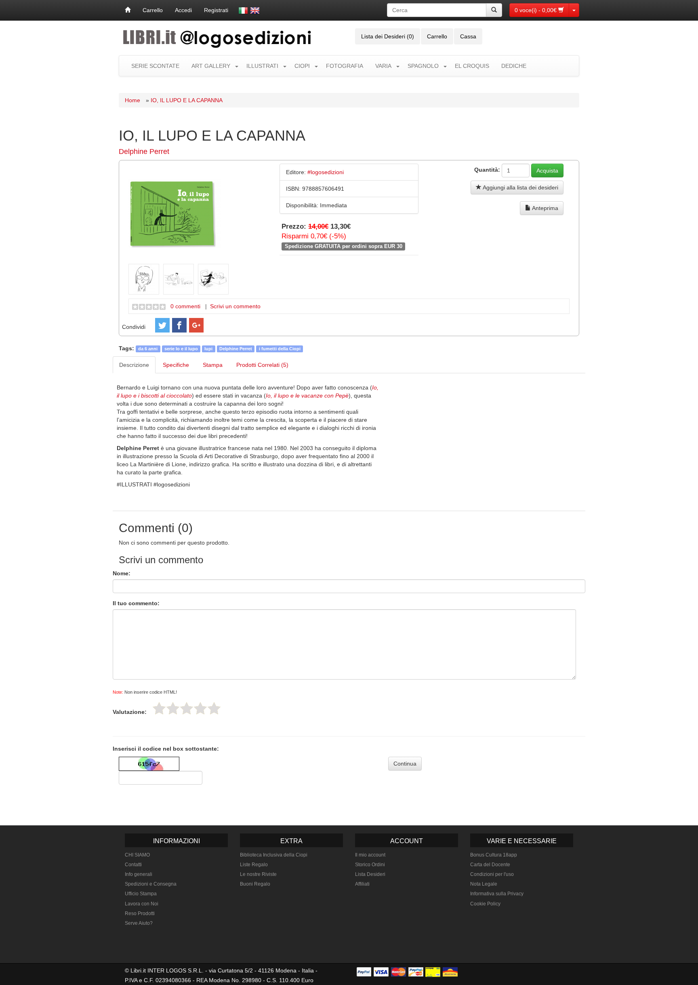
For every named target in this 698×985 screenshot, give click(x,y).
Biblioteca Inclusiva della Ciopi (273, 855)
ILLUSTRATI (262, 66)
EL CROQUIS (472, 66)
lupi (208, 348)
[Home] (128, 10)
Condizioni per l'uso (492, 874)
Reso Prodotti (140, 913)
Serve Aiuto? (139, 923)
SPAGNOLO (423, 66)
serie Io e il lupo (181, 348)
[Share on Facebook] (179, 325)
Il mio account (370, 855)
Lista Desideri (370, 874)
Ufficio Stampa (141, 894)
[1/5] (159, 708)
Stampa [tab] (213, 365)
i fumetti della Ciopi (280, 348)
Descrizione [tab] (134, 365)
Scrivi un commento (235, 306)
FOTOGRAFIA (344, 66)
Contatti (133, 864)
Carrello (153, 10)
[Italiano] (243, 10)
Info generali (138, 874)
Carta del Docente (490, 864)
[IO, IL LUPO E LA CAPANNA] (174, 213)
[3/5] (186, 708)
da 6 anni (148, 348)
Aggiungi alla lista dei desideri (519, 187)
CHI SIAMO (137, 855)
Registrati (216, 10)
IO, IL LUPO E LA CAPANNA (187, 100)
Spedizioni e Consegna (151, 884)
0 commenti (185, 306)
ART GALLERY (210, 66)
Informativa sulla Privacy (497, 894)
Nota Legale (483, 884)
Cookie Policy (485, 904)
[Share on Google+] (196, 325)
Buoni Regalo (255, 884)
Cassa (468, 36)
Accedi (183, 10)
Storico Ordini (370, 864)
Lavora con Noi (141, 904)
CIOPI (302, 66)
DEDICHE (513, 66)
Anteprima (544, 208)
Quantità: (487, 169)
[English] (255, 10)
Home (132, 100)
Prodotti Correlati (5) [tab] (262, 365)
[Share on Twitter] (162, 325)
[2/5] (172, 708)
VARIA (383, 66)
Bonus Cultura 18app (493, 855)
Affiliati (362, 884)
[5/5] (214, 708)
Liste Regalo (254, 864)
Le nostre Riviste (258, 874)
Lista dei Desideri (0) (387, 36)
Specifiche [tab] (176, 365)
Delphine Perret (144, 151)
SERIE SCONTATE (155, 66)
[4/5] (200, 708)
